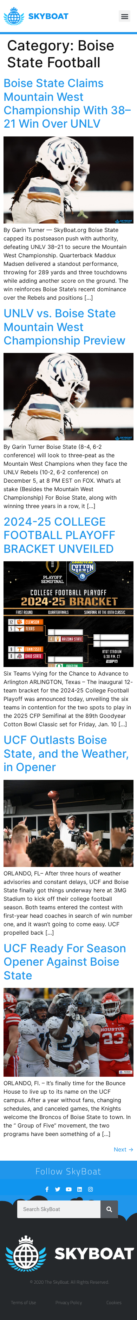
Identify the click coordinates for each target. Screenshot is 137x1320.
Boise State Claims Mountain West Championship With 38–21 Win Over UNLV (67, 103)
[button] (124, 16)
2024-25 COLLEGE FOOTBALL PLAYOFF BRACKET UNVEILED (60, 535)
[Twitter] (57, 1189)
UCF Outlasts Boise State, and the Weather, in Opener (66, 753)
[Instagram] (90, 1189)
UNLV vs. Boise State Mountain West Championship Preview (64, 326)
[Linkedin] (79, 1189)
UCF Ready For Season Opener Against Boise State (65, 961)
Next (123, 1149)
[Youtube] (68, 1189)
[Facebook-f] (47, 1189)
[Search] (109, 1209)
